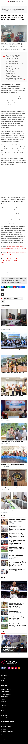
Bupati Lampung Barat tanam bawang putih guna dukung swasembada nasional (14, 349)
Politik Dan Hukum (6, 694)
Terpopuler (4, 678)
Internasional (4, 696)
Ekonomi (3, 705)
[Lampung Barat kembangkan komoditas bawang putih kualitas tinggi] (14, 477)
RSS (2, 734)
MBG (3, 301)
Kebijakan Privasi (5, 724)
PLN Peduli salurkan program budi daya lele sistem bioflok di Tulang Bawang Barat (13, 463)
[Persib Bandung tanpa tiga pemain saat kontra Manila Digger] (4, 549)
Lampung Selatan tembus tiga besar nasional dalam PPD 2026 (17, 521)
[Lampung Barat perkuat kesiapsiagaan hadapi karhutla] (14, 317)
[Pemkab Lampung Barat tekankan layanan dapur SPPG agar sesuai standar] (14, 589)
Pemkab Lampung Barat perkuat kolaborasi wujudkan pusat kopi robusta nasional (14, 509)
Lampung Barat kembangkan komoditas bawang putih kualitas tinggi (13, 486)
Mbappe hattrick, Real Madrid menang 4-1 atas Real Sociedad (13, 598)
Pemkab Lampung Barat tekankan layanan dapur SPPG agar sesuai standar (13, 10)
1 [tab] (9, 653)
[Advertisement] (14, 181)
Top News (4, 577)
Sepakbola (4, 715)
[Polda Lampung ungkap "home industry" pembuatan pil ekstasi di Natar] (4, 556)
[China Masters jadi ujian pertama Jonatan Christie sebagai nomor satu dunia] (4, 535)
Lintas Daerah (5, 691)
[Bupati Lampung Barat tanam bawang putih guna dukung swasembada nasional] (14, 340)
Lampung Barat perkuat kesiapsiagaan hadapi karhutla (12, 326)
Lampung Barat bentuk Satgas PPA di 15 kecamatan (12, 417)
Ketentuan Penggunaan (7, 721)
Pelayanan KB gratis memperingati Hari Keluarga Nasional (13, 647)
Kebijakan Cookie (6, 726)
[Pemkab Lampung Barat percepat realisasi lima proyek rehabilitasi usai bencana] (14, 386)
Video (2, 683)
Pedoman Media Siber (7, 731)
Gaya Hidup (4, 701)
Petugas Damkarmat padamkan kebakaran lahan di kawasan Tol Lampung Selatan (17, 528)
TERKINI (3, 515)
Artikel (3, 699)
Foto (2, 631)
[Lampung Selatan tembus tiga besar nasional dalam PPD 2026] (4, 521)
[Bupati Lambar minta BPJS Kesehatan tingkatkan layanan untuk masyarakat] (14, 431)
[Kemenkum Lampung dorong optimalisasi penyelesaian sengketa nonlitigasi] (4, 542)
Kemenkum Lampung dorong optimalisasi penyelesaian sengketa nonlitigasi (17, 542)
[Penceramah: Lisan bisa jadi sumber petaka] (4, 571)
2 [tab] (12, 653)
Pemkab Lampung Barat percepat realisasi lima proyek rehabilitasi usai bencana (13, 394)
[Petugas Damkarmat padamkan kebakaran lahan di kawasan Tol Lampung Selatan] (4, 528)
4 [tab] (16, 653)
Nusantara (4, 685)
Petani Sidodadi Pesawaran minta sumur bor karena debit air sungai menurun (17, 625)
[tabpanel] (14, 643)
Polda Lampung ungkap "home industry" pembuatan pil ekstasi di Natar (17, 555)
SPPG (21, 298)
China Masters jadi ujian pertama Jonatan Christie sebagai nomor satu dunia (16, 535)
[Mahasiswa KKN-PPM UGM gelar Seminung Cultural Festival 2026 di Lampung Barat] (14, 363)
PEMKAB (16, 298)
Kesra (2, 710)
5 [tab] (18, 653)
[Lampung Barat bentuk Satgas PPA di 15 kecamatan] (14, 409)
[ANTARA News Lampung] (15, 1)
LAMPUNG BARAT (8, 298)
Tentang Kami (5, 729)
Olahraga (3, 713)
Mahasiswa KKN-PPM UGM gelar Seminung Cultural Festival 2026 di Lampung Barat (13, 371)
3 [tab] (14, 653)
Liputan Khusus (5, 718)
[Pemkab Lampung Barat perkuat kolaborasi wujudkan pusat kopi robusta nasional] (14, 500)
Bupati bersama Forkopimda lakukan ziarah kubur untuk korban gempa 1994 (12, 260)
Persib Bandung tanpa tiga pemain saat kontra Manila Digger (16, 549)
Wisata (3, 708)
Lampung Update (13, 8)
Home (5, 8)
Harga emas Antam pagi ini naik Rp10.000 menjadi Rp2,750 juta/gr (16, 605)
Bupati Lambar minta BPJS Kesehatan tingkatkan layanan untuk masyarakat (12, 440)
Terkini (3, 673)
